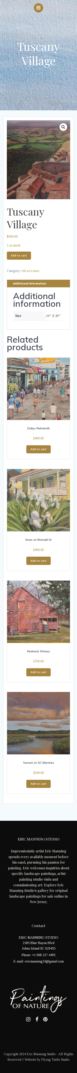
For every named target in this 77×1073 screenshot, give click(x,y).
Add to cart (19, 255)
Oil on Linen (30, 271)
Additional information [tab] (29, 283)
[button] (63, 127)
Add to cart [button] (39, 449)
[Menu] (38, 8)
